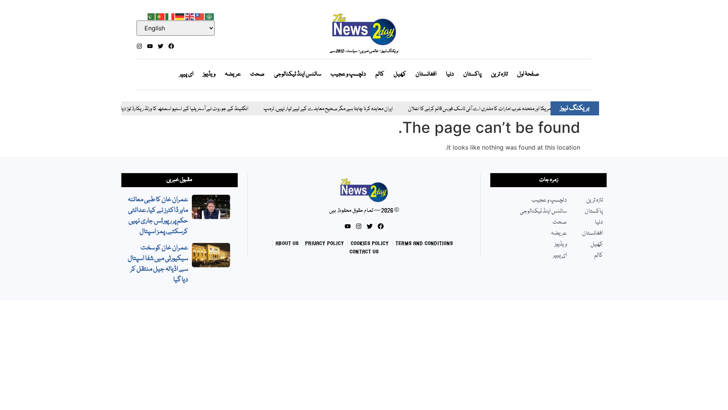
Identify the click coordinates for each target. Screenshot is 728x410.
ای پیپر (186, 74)
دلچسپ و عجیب (348, 74)
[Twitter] (160, 46)
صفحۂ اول (528, 74)
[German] (180, 16)
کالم (379, 74)
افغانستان (426, 74)
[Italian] (170, 16)
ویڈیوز (209, 74)
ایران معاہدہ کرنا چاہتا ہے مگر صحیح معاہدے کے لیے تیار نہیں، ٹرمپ (319, 109)
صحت (257, 74)
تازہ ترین (499, 74)
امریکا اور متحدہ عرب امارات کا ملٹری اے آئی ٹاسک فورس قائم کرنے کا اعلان (471, 109)
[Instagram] (139, 46)
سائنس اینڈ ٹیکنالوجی (297, 74)
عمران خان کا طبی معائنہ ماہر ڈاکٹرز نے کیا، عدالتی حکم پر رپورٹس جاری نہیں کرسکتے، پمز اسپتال (158, 216)
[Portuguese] (160, 16)
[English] (190, 16)
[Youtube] (150, 46)
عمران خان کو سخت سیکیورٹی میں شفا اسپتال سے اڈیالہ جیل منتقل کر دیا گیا (158, 264)
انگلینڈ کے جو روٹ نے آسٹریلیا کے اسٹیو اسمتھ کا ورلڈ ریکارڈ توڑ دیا (176, 109)
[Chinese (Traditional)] (200, 16)
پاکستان (472, 74)
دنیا (450, 74)
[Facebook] (171, 46)
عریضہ (233, 74)
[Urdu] (150, 16)
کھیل (400, 74)
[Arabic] (210, 16)
